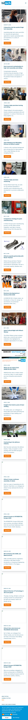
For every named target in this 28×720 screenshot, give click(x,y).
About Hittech (5, 696)
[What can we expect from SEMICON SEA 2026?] (14, 356)
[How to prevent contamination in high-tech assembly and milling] (14, 54)
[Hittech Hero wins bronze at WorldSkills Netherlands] (14, 616)
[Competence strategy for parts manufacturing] (14, 207)
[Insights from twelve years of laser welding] (14, 393)
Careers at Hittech (6, 698)
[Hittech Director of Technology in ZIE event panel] (14, 579)
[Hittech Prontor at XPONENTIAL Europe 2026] (14, 505)
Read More (8, 43)
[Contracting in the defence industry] (14, 430)
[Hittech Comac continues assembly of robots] (14, 467)
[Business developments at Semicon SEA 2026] (14, 281)
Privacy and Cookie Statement (9, 704)
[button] (3, 714)
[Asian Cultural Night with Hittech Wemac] (14, 319)
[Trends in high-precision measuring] (14, 168)
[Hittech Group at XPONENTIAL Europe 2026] (14, 653)
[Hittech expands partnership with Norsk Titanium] (14, 244)
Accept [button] (6, 717)
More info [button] (13, 712)
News (3, 700)
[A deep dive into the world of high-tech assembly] (14, 15)
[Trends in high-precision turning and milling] (14, 93)
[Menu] (25, 3)
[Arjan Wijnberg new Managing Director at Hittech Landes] (14, 131)
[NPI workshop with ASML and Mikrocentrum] (14, 542)
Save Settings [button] (16, 717)
